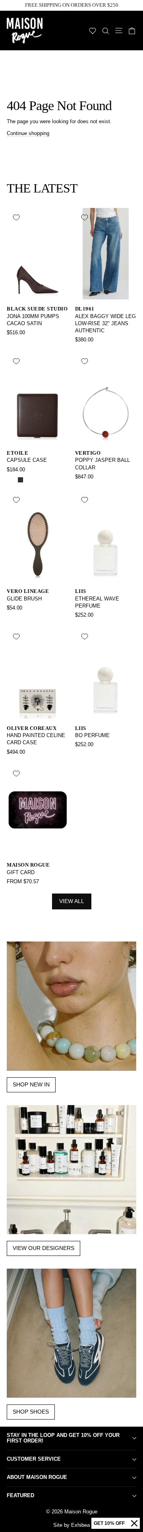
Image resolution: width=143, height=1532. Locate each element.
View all (71, 901)
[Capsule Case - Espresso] (20, 480)
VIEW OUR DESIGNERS (43, 1248)
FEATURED (20, 1495)
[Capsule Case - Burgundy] (30, 480)
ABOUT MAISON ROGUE (37, 1477)
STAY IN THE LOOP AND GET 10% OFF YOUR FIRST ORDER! (63, 1438)
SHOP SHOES (31, 1411)
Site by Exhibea (71, 1525)
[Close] (134, 1523)
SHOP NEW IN (31, 1084)
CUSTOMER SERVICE (34, 1459)
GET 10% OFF (109, 1523)
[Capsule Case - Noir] (11, 480)
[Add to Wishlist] (16, 217)
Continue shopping (28, 133)
